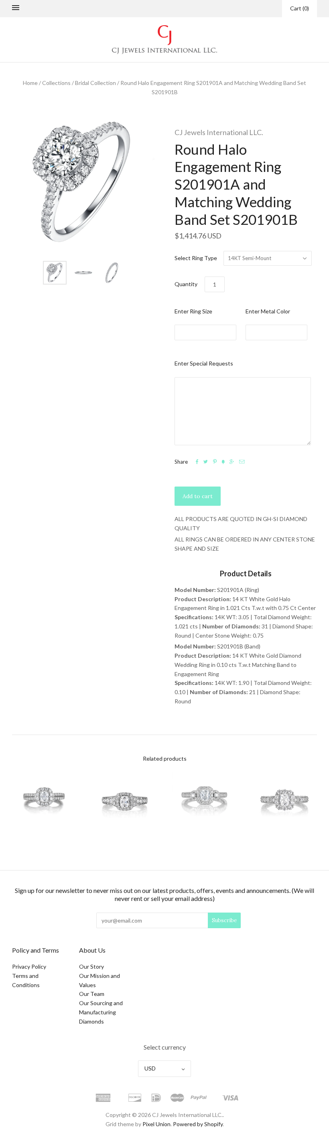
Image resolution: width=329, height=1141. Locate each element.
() (299, 8)
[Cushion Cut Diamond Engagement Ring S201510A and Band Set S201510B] (44, 802)
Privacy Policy (29, 966)
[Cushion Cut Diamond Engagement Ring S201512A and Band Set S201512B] (124, 802)
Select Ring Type (196, 257)
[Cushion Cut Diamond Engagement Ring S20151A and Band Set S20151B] (285, 802)
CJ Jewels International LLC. (219, 132)
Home (30, 82)
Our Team (91, 993)
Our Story (91, 966)
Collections (56, 82)
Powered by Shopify (198, 1124)
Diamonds (91, 1021)
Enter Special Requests (204, 363)
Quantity (186, 284)
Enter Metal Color (268, 311)
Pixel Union (156, 1124)
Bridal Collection (95, 82)
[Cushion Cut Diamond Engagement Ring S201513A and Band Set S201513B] (204, 802)
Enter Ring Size (193, 311)
